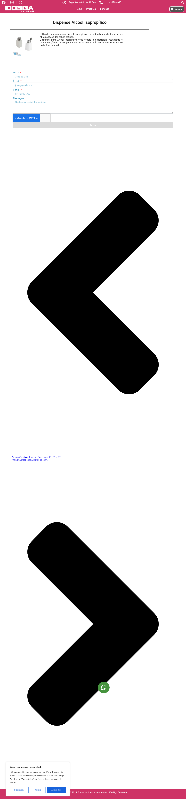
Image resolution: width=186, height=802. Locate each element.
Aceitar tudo (56, 790)
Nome (16, 72)
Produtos (91, 9)
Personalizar (19, 790)
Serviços (104, 9)
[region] (38, 779)
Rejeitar (38, 790)
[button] (182, 2)
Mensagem (19, 98)
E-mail (16, 81)
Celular (17, 89)
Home (79, 9)
